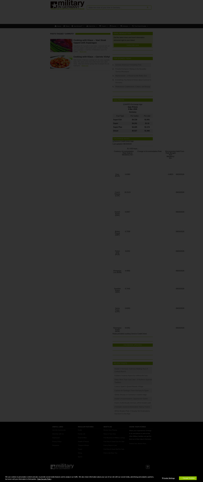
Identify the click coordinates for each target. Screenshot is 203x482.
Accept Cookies (189, 478)
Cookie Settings (169, 478)
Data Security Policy (44, 479)
